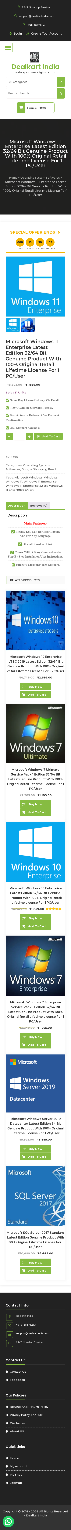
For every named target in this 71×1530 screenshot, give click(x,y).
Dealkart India (36, 67)
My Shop (16, 1474)
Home (13, 177)
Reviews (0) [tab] (38, 505)
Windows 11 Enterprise (40, 481)
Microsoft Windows (28, 477)
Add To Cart (51, 436)
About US (17, 1431)
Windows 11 (14, 481)
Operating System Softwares (40, 177)
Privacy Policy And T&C (26, 1415)
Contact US (18, 1371)
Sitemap (16, 1483)
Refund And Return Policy (29, 1407)
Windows (51, 477)
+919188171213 (36, 24)
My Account (18, 1466)
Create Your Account (46, 34)
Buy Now (35, 686)
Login (18, 34)
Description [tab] (16, 505)
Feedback (17, 1380)
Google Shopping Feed (39, 469)
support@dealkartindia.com (36, 16)
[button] (8, 1521)
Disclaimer (18, 1423)
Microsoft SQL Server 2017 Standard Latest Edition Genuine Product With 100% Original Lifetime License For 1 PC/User (35, 1240)
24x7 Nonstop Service (36, 7)
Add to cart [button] (37, 694)
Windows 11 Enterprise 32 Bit (27, 485)
